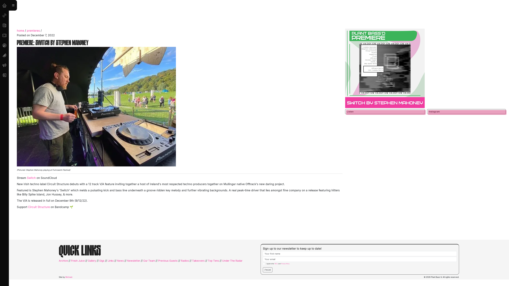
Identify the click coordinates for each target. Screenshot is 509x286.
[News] (4, 25)
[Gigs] (4, 35)
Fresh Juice (78, 260)
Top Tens (213, 260)
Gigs (101, 260)
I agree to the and (277, 263)
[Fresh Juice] (4, 55)
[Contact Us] (4, 75)
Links (111, 260)
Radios (185, 260)
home (20, 30)
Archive (63, 260)
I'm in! (268, 270)
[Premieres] (4, 65)
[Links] (4, 15)
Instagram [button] (434, 111)
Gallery (92, 260)
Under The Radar (232, 260)
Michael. (69, 277)
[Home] (4, 5)
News (120, 260)
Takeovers (198, 260)
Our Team (149, 260)
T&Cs (276, 263)
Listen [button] (350, 111)
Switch (31, 178)
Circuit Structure (39, 207)
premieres (33, 30)
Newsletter (133, 260)
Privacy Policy (285, 263)
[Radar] (4, 45)
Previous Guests (168, 260)
